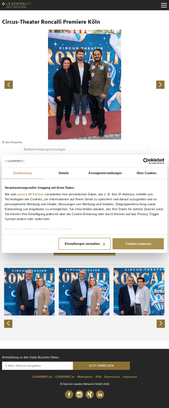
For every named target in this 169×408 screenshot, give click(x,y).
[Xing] (90, 394)
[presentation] (8, 324)
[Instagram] (79, 394)
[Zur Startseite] (17, 5)
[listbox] (84, 302)
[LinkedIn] (100, 394)
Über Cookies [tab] (146, 173)
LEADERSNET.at (64, 376)
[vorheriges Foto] (43, 85)
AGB (98, 376)
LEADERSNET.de (42, 376)
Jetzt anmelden (101, 365)
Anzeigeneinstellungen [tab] (105, 173)
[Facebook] (69, 394)
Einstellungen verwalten (82, 243)
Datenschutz (112, 376)
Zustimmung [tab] (22, 173)
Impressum (130, 376)
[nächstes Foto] (125, 85)
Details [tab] (64, 173)
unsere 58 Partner (30, 194)
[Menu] (164, 5)
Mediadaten (84, 376)
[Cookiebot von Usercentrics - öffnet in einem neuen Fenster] (146, 161)
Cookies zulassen (138, 243)
